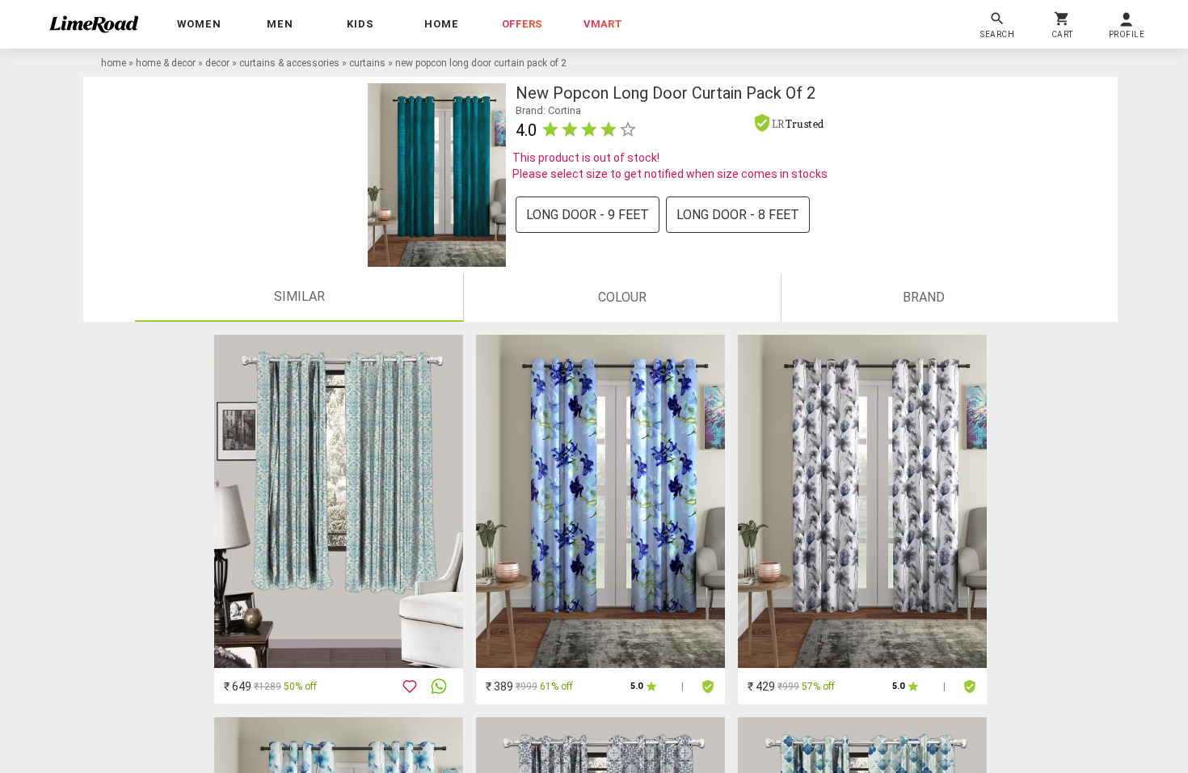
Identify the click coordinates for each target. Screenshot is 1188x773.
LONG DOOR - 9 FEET (587, 214)
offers (522, 24)
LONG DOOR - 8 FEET (737, 214)
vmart (602, 24)
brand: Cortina (548, 110)
